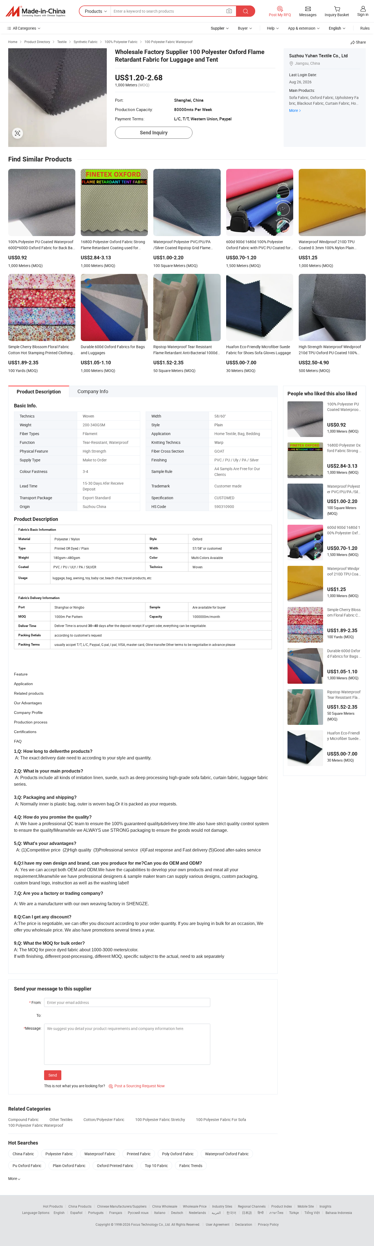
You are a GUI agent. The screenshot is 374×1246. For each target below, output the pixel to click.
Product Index (281, 1206)
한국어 (231, 1212)
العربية (216, 1212)
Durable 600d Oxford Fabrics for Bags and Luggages (344, 653)
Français (115, 1212)
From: (35, 1002)
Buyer (243, 28)
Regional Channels (252, 1206)
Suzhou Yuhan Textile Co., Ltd (318, 56)
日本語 (247, 1212)
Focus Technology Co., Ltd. (151, 1224)
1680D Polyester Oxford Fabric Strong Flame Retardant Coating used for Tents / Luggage (344, 447)
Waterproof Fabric (99, 1153)
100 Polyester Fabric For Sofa (221, 1119)
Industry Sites (222, 1206)
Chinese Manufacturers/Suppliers (121, 1206)
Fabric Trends (190, 1165)
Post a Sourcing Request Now (137, 1085)
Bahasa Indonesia (339, 1212)
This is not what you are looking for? (74, 1085)
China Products (79, 1206)
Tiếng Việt (312, 1212)
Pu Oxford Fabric (27, 1165)
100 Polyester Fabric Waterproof (35, 1125)
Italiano (159, 1212)
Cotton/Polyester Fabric (104, 1119)
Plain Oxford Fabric (69, 1165)
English (59, 1212)
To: (38, 1015)
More (293, 110)
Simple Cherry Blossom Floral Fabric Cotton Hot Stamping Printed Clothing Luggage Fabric (344, 612)
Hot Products (53, 1206)
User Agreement (217, 1224)
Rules (365, 28)
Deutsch (177, 1212)
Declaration (243, 1224)
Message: (32, 1028)
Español (76, 1212)
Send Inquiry (154, 132)
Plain (218, 424)
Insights (325, 1206)
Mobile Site (306, 1206)
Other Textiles (61, 1119)
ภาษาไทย (276, 1212)
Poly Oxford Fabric (178, 1153)
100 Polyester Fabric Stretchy (160, 1119)
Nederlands (197, 1212)
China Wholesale (164, 1206)
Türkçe (294, 1212)
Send (52, 1075)
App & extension (301, 28)
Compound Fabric (23, 1119)
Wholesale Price (194, 1206)
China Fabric (23, 1153)
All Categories (24, 28)
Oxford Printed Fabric (115, 1165)
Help (271, 28)
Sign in (363, 14)
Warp (218, 442)
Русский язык (138, 1212)
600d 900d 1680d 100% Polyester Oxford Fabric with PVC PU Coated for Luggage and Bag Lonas (344, 530)
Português (95, 1212)
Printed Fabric (139, 1153)
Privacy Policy (268, 1224)
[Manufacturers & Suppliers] (35, 11)
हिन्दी (261, 1212)
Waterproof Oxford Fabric (227, 1153)
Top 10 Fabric (156, 1165)
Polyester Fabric (59, 1153)
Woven (88, 416)
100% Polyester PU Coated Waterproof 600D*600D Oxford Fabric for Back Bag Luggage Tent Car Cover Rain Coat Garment (344, 406)
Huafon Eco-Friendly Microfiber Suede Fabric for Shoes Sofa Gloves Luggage (344, 735)
